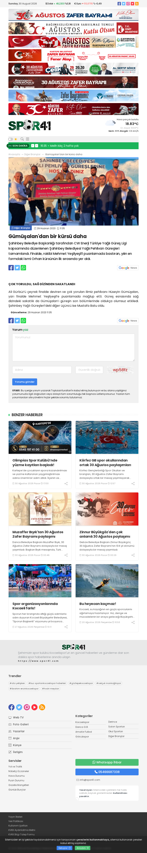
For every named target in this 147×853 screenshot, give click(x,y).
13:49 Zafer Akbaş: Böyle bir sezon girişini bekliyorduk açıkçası (82, 146)
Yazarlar (18, 731)
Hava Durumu (16, 775)
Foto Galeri (20, 724)
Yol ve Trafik (15, 766)
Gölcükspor (82, 736)
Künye (16, 745)
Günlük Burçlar (17, 789)
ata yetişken (17, 683)
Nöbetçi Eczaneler (18, 771)
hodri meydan (50, 688)
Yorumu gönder (24, 382)
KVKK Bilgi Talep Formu (21, 834)
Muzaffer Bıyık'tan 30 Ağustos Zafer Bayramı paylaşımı (37, 534)
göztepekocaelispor (81, 683)
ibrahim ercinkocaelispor (24, 688)
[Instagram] (128, 3)
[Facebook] (119, 3)
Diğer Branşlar (32, 154)
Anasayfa (14, 154)
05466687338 (109, 772)
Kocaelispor (82, 722)
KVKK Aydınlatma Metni (21, 830)
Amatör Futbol (83, 731)
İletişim (17, 752)
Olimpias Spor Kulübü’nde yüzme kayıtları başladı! (34, 462)
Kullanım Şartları (18, 825)
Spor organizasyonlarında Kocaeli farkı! (35, 606)
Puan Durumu (16, 780)
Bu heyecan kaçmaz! (97, 603)
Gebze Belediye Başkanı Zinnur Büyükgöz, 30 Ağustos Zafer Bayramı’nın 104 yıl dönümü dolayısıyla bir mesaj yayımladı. (106, 545)
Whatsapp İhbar (109, 762)
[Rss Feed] (137, 3)
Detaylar (63, 848)
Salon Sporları (116, 726)
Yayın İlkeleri (15, 816)
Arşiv (16, 738)
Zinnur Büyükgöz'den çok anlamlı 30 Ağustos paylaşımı (104, 534)
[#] (73, 647)
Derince (112, 721)
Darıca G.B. (81, 727)
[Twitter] (123, 3)
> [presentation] (36, 145)
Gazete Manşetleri (18, 785)
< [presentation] (32, 145)
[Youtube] (132, 3)
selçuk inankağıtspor (108, 683)
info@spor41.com (90, 779)
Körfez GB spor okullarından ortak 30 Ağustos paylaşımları (105, 462)
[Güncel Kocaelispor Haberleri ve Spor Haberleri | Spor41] (29, 124)
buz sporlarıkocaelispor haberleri (47, 683)
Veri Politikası (15, 821)
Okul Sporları (115, 731)
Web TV (18, 717)
